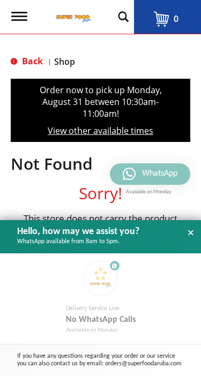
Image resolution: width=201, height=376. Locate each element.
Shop (64, 61)
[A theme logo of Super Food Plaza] (71, 13)
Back (31, 61)
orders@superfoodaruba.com (143, 363)
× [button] (191, 233)
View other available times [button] (100, 131)
